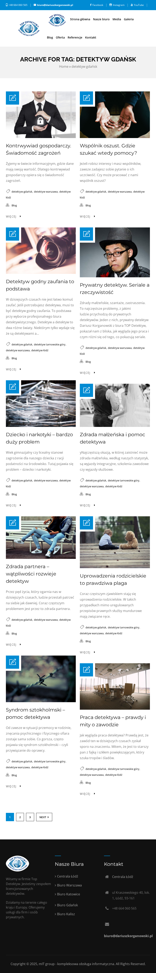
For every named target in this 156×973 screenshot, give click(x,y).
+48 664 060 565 (18, 5)
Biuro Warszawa (69, 885)
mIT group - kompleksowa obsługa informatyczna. (77, 964)
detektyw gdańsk (84, 66)
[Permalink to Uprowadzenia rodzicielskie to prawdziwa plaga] (115, 567)
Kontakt (90, 37)
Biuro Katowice (68, 894)
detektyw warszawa (46, 191)
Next (42, 817)
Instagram (119, 5)
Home (63, 66)
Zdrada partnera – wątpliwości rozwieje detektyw (31, 574)
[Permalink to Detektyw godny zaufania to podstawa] (41, 272)
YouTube (139, 5)
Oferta (60, 37)
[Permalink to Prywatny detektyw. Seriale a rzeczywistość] (115, 276)
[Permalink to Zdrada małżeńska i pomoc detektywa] (115, 425)
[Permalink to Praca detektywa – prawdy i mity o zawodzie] (115, 708)
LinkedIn (145, 15)
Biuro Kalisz (66, 914)
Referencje (75, 37)
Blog (50, 37)
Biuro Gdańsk (67, 905)
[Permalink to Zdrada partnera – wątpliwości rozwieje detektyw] (41, 557)
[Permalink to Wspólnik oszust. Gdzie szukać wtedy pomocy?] (115, 137)
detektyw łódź (39, 350)
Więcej (11, 216)
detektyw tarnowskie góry (49, 344)
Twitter (127, 15)
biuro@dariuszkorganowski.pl (55, 5)
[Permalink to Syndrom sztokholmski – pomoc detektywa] (41, 701)
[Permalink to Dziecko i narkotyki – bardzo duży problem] (41, 425)
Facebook (97, 5)
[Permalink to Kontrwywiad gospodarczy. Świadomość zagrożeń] (41, 137)
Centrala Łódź (67, 876)
